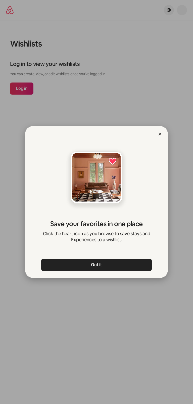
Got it (96, 264)
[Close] (160, 134)
